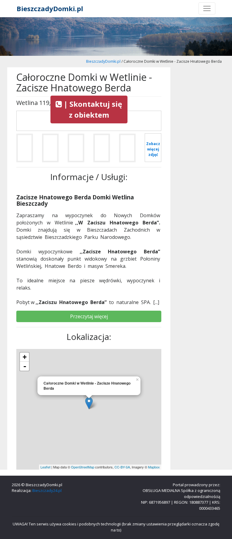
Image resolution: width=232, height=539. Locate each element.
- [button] (25, 366)
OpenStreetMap (82, 466)
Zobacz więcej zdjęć (153, 149)
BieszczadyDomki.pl (50, 8)
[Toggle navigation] (206, 8)
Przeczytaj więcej (89, 316)
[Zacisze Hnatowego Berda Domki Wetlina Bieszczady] (24, 150)
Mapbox (154, 466)
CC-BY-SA (122, 466)
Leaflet (45, 466)
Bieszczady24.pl (47, 490)
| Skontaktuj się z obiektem (92, 109)
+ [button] (25, 357)
